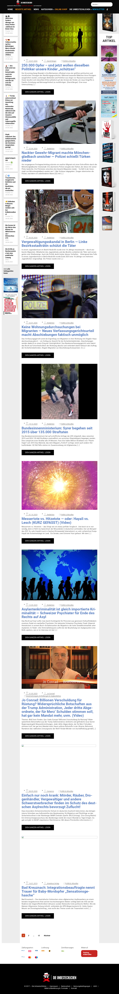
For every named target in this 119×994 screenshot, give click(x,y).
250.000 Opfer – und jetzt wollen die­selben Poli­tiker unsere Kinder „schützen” (55, 67)
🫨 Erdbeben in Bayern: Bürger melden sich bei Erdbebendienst (10, 208)
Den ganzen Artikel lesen (37, 92)
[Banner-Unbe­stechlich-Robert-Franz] (109, 53)
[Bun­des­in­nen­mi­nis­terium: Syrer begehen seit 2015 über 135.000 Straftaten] (60, 391)
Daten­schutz (65, 986)
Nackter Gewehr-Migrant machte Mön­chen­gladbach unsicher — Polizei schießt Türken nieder (56, 156)
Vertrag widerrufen (87, 953)
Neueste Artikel (23, 9)
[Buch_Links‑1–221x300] (109, 129)
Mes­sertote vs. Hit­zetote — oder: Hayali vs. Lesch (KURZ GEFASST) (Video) (55, 521)
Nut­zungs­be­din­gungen (81, 986)
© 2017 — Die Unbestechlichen (35, 986)
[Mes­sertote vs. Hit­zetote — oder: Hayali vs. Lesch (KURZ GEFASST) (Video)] (60, 485)
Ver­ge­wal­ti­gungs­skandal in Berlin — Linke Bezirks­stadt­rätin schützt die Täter (54, 244)
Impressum (54, 986)
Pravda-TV (8, 31)
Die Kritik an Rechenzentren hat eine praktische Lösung (10, 253)
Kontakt (74, 988)
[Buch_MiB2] (109, 202)
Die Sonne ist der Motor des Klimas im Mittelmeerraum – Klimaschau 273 (10, 231)
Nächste (47, 935)
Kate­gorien (47, 9)
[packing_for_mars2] (109, 223)
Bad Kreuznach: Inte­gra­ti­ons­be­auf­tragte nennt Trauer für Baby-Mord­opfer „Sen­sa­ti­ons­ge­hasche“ (58, 891)
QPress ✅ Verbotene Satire (9, 165)
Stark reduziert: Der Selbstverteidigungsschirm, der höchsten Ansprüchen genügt (10, 141)
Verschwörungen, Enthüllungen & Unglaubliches (43, 696)
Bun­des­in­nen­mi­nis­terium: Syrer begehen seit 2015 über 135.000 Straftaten (57, 430)
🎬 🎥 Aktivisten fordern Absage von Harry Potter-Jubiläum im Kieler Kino (10, 22)
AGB (95, 986)
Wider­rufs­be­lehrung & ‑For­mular (56, 988)
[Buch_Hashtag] (109, 153)
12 (39, 935)
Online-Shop (61, 9)
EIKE (6, 240)
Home (10, 9)
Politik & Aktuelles (69, 61)
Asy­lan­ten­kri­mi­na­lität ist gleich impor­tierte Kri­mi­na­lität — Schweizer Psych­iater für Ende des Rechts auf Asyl (59, 613)
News (36, 9)
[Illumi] (109, 177)
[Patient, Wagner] (11, 304)
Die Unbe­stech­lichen (79, 9)
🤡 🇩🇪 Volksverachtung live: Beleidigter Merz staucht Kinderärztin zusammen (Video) (10, 47)
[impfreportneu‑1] (109, 106)
